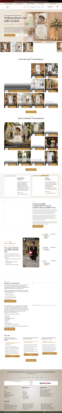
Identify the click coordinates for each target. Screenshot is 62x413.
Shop (27, 6)
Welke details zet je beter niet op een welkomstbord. (31, 342)
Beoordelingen (32, 6)
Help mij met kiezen (10, 301)
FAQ (39, 6)
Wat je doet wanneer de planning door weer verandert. (49, 342)
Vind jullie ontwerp (22, 35)
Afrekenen (24, 394)
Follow (43, 383)
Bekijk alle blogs (31, 360)
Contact (42, 6)
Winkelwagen (25, 393)
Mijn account (25, 392)
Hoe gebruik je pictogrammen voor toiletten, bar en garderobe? (12, 343)
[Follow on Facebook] (40, 383)
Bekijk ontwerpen (10, 35)
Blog (36, 6)
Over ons (24, 391)
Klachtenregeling (25, 398)
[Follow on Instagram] (46, 383)
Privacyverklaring (25, 397)
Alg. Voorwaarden (26, 395)
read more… (12, 356)
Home (24, 6)
